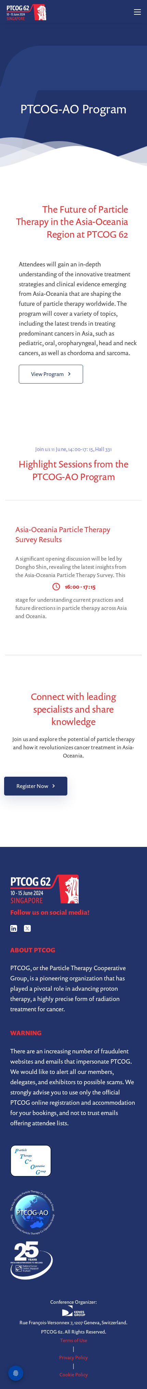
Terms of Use (73, 1340)
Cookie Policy (73, 1374)
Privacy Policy (73, 1357)
